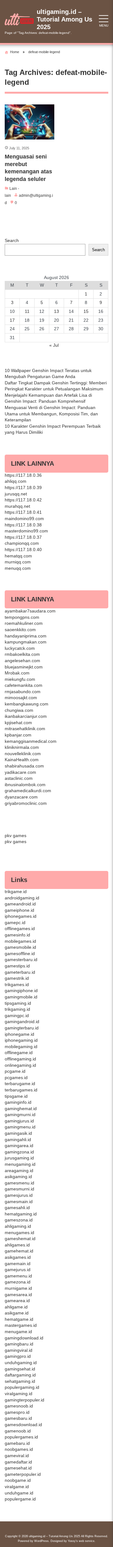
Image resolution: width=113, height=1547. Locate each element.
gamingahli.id (18, 1139)
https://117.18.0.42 (23, 499)
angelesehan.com (22, 660)
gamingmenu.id (20, 1126)
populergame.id (20, 1498)
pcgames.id (16, 1077)
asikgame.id (17, 1312)
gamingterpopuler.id (24, 1399)
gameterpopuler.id (23, 1474)
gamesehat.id (18, 1467)
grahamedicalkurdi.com (28, 790)
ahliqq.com (15, 481)
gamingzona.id (19, 1151)
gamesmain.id (19, 1201)
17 (12, 320)
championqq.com (22, 543)
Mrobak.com (17, 672)
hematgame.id (19, 1319)
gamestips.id (17, 965)
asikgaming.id (18, 1176)
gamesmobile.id (20, 947)
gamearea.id (17, 1300)
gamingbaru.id (19, 1343)
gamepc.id (15, 922)
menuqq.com (18, 568)
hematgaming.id (21, 1213)
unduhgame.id (19, 1492)
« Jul (54, 345)
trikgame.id (16, 891)
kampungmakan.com (25, 641)
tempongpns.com (22, 617)
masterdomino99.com (26, 530)
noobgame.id (18, 1480)
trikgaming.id (17, 1009)
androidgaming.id (22, 897)
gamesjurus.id (19, 1195)
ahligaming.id (18, 1226)
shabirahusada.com (24, 765)
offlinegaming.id (20, 1058)
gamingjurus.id (19, 1120)
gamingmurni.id (20, 1114)
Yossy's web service (81, 1541)
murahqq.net (17, 506)
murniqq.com (18, 561)
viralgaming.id (18, 1393)
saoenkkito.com (20, 629)
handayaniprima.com (25, 635)
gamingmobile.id (21, 996)
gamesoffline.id (20, 953)
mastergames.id (21, 1325)
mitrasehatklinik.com (25, 728)
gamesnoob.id (19, 1405)
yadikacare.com (20, 772)
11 (27, 311)
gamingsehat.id (20, 1368)
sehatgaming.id (20, 1381)
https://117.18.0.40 (23, 549)
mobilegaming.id (21, 1046)
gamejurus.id (17, 1269)
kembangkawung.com (26, 703)
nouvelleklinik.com (23, 753)
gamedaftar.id (18, 1461)
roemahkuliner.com (24, 623)
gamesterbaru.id (21, 959)
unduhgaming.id (21, 1362)
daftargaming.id (20, 1374)
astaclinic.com (19, 778)
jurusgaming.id (19, 1157)
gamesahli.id (17, 1207)
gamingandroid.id (22, 1021)
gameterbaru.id (20, 972)
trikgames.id (17, 984)
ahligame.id (16, 1306)
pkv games (15, 835)
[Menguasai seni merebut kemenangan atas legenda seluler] (29, 121)
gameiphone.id (19, 910)
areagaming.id (19, 1170)
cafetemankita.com (23, 685)
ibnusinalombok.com (25, 784)
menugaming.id (20, 1164)
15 (86, 311)
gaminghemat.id (21, 1108)
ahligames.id (17, 1244)
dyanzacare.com (21, 796)
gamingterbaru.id (22, 1027)
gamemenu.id (18, 1275)
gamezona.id (17, 1281)
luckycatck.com (20, 648)
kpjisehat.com (18, 722)
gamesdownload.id (23, 1424)
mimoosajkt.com (21, 697)
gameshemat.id (20, 1238)
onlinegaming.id (20, 1065)
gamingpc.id (17, 1015)
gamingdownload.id (24, 1337)
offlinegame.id (19, 1052)
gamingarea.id (19, 1145)
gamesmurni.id (19, 1188)
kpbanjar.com (18, 734)
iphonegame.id (19, 1034)
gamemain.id (17, 1263)
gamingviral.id (18, 1350)
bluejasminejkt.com (24, 666)
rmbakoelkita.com (22, 654)
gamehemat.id (19, 1250)
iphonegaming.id (21, 1040)
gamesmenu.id (19, 1182)
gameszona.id (19, 1219)
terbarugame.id (20, 1083)
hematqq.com (18, 555)
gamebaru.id (17, 1443)
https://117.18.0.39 (23, 487)
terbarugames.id (21, 1089)
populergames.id (21, 1436)
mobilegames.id (20, 941)
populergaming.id (22, 1387)
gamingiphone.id (21, 990)
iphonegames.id (20, 916)
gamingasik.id (18, 1133)
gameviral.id (17, 1455)
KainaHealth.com (22, 759)
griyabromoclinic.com (26, 803)
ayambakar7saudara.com (30, 610)
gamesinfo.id (17, 934)
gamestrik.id (17, 978)
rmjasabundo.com (22, 691)
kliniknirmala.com (22, 747)
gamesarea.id (18, 1294)
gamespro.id (17, 1412)
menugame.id (18, 1331)
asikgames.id (18, 1257)
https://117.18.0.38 (23, 524)
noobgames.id (19, 1449)
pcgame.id (15, 1071)
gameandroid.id (20, 903)
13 (56, 311)
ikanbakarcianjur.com (26, 716)
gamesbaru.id (18, 1418)
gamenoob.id (18, 1430)
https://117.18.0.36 (23, 475)
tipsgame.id (16, 1096)
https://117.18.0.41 (23, 512)
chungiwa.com (19, 710)
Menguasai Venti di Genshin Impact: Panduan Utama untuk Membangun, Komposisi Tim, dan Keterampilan (51, 413)
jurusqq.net (16, 493)
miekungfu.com (20, 679)
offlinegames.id (20, 928)
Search (12, 240)
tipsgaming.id (18, 1003)
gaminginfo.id (18, 1102)
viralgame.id (17, 1486)
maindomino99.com (24, 518)
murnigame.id (18, 1288)
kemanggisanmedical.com (30, 741)
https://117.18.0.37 (23, 537)
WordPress (41, 1541)
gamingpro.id (18, 1356)
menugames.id (19, 1232)
